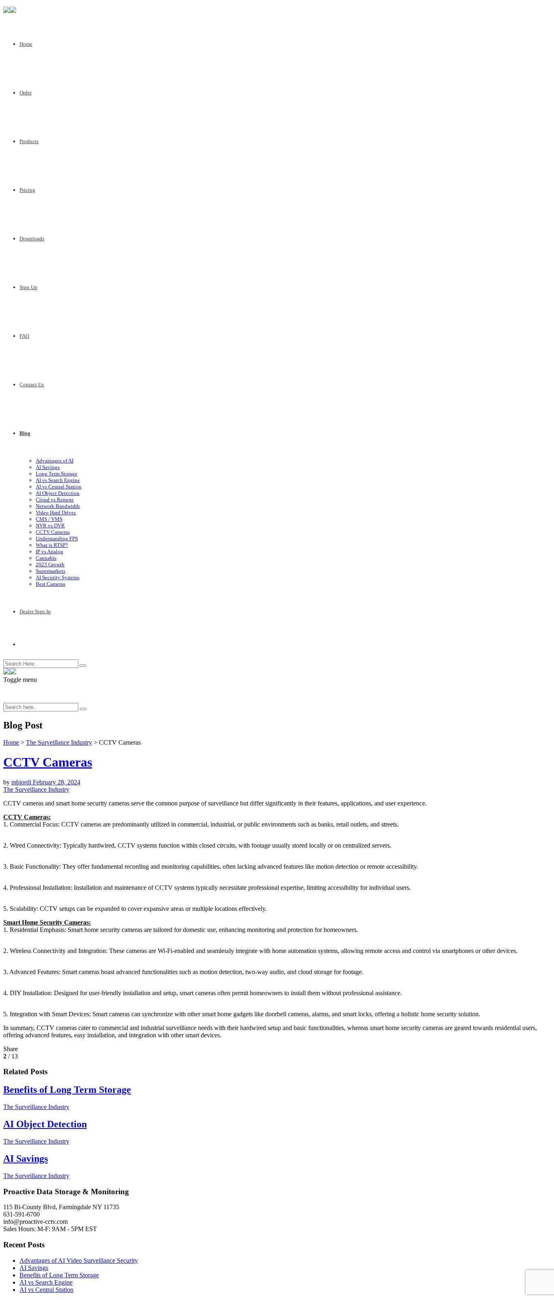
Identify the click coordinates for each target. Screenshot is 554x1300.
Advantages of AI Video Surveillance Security (78, 1260)
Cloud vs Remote (55, 500)
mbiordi (22, 782)
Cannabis (46, 558)
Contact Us (31, 384)
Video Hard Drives (56, 513)
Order (25, 93)
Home (25, 44)
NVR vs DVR (50, 526)
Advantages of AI (54, 461)
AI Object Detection (57, 493)
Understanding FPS (57, 538)
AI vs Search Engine (58, 480)
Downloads (31, 239)
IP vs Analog (49, 551)
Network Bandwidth (58, 506)
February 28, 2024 (56, 782)
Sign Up (28, 287)
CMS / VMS (49, 519)
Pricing (27, 190)
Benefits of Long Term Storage (59, 1275)
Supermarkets (50, 571)
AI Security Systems (57, 577)
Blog (24, 433)
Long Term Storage (56, 474)
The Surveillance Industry (59, 742)
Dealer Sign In (35, 611)
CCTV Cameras (53, 532)
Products (29, 141)
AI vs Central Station (59, 487)
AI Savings (48, 467)
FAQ (24, 336)
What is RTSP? (52, 545)
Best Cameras (50, 584)
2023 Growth (50, 564)
